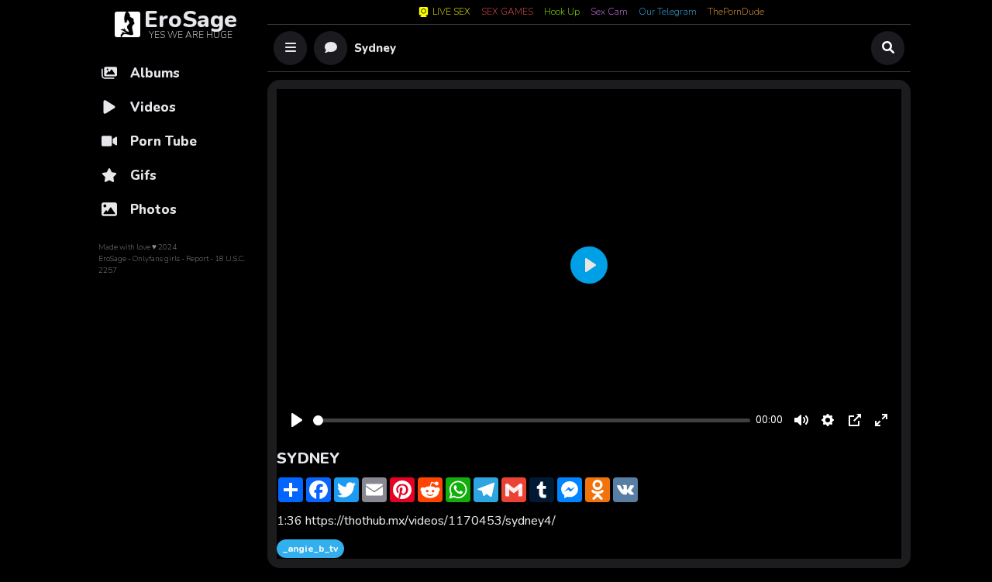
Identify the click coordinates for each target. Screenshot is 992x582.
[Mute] (801, 420)
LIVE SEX (451, 12)
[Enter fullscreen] (881, 420)
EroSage (112, 258)
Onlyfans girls (156, 258)
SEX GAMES (507, 12)
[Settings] (827, 420)
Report (197, 258)
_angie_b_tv (310, 548)
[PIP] (854, 420)
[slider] (531, 420)
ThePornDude (736, 12)
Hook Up (562, 12)
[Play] (296, 420)
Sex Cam (609, 12)
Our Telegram (668, 12)
